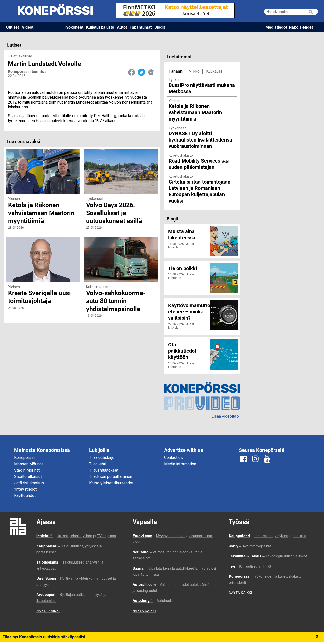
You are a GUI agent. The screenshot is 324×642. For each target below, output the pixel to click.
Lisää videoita (225, 416)
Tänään (176, 71)
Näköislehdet (301, 27)
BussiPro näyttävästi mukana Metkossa (202, 88)
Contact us (173, 457)
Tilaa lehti (97, 464)
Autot (122, 27)
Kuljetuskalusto (100, 27)
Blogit (159, 27)
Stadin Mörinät (27, 470)
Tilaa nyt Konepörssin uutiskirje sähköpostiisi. (44, 636)
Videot (27, 27)
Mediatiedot (276, 27)
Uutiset (12, 27)
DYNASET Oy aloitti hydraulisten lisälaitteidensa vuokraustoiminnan (200, 139)
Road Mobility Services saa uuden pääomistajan (199, 163)
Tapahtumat (141, 27)
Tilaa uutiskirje (101, 457)
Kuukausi (214, 71)
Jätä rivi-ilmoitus (29, 482)
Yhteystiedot (25, 489)
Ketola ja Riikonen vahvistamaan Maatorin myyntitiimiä (195, 112)
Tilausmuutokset (103, 470)
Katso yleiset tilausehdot (111, 482)
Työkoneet (73, 27)
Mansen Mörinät (28, 464)
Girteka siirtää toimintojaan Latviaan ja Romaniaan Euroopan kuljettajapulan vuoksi (199, 191)
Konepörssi (24, 457)
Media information (180, 464)
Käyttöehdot (25, 495)
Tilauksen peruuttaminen (110, 476)
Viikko (194, 71)
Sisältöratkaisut (28, 476)
